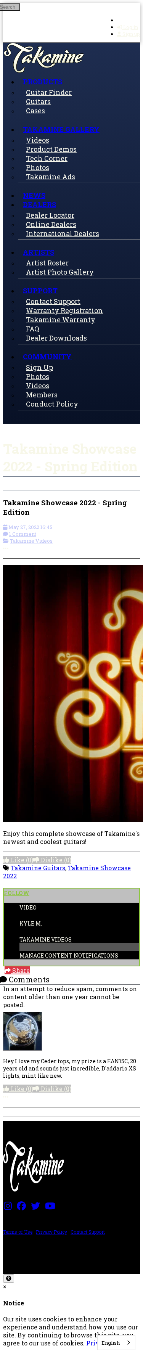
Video (28, 907)
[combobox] (116, 1342)
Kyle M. (30, 923)
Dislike (55, 860)
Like (21, 860)
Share (20, 970)
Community (47, 356)
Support (40, 290)
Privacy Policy (51, 1232)
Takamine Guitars (38, 868)
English (110, 1342)
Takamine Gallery (61, 129)
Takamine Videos (31, 540)
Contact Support (88, 1232)
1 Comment (22, 533)
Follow (16, 893)
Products (42, 81)
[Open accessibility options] (8, 1278)
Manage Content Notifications (68, 955)
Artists (38, 252)
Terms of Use (17, 1232)
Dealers (39, 204)
